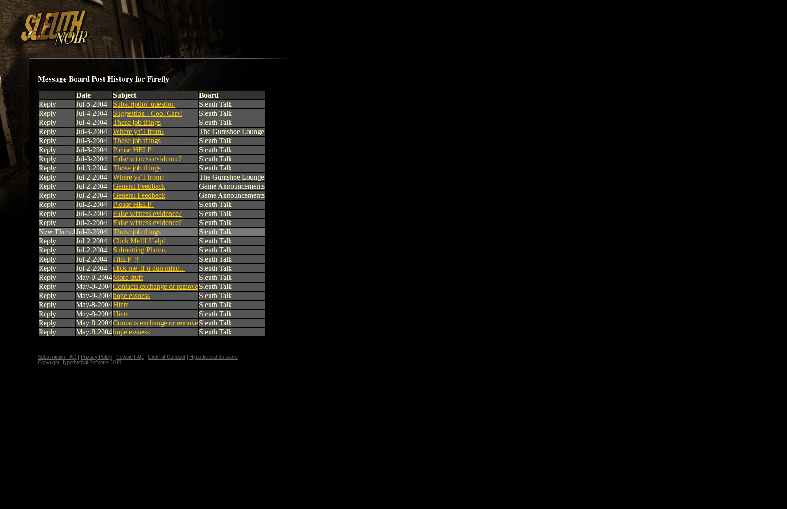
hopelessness (131, 295)
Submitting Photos (139, 250)
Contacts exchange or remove (155, 286)
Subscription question (144, 104)
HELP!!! (125, 259)
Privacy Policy (96, 357)
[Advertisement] (158, 24)
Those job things (137, 122)
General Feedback (139, 186)
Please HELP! (133, 150)
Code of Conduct (166, 357)
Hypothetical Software (213, 357)
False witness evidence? (147, 159)
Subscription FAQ (57, 357)
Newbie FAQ (130, 357)
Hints (120, 304)
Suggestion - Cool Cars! (147, 113)
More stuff (128, 277)
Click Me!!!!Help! (139, 241)
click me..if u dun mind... (149, 268)
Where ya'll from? (138, 131)
